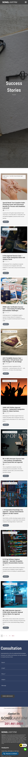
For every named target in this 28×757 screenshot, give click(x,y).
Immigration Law (6, 229)
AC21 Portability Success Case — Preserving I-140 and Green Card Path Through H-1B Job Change (12, 360)
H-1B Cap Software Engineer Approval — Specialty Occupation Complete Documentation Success (13, 561)
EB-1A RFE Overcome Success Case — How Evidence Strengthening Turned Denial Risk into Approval (13, 460)
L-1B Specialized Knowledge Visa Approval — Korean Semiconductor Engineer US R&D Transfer (13, 511)
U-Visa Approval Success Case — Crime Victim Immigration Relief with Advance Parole (14, 257)
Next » (13, 635)
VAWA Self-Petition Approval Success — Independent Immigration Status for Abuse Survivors (14, 409)
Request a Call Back (11, 753)
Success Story (14, 229)
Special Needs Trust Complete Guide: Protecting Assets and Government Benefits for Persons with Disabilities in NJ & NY (14, 205)
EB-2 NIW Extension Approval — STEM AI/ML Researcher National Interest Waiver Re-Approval (13, 612)
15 (9, 635)
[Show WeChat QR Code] (25, 749)
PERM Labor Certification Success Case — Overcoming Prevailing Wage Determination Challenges (14, 308)
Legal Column (6, 176)
